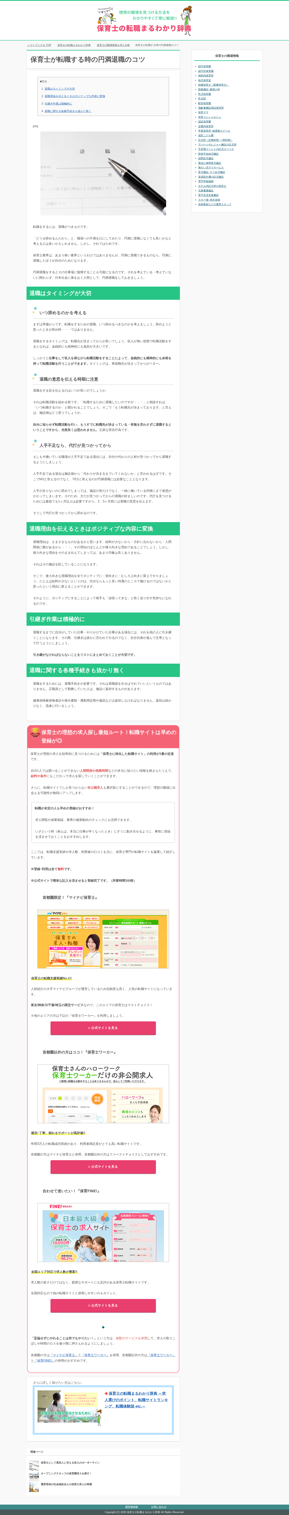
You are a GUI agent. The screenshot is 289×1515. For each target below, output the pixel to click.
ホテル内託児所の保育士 (212, 186)
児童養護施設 (206, 190)
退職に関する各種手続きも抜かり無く (68, 111)
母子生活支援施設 (208, 195)
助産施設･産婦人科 (209, 89)
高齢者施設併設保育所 (211, 107)
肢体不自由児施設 (208, 153)
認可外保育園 (206, 71)
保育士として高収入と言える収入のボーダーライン (70, 1462)
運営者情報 (131, 1506)
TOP (42, 45)
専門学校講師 (206, 181)
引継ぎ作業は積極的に (58, 103)
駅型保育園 (204, 103)
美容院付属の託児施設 (211, 176)
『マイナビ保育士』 (64, 1355)
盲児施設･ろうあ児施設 (211, 172)
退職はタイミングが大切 (60, 88)
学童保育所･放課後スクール (214, 130)
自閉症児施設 (206, 158)
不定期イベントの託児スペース (216, 149)
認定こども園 (206, 135)
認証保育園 (204, 121)
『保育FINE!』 (44, 1360)
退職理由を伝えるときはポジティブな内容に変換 (75, 96)
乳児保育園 (204, 94)
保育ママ (203, 112)
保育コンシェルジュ (209, 117)
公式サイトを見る (104, 1027)
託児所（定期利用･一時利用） (215, 140)
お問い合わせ (159, 1506)
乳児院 (202, 98)
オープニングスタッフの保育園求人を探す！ (66, 1473)
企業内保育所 (206, 126)
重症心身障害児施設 (209, 163)
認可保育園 (204, 66)
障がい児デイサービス (211, 167)
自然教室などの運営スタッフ (214, 204)
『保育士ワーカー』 (95, 1355)
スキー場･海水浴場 (209, 199)
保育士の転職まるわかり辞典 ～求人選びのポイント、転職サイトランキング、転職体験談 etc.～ (136, 1399)
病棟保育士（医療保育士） (213, 84)
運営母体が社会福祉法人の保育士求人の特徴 (66, 1484)
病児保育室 (204, 80)
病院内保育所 (206, 75)
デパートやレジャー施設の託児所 (217, 144)
